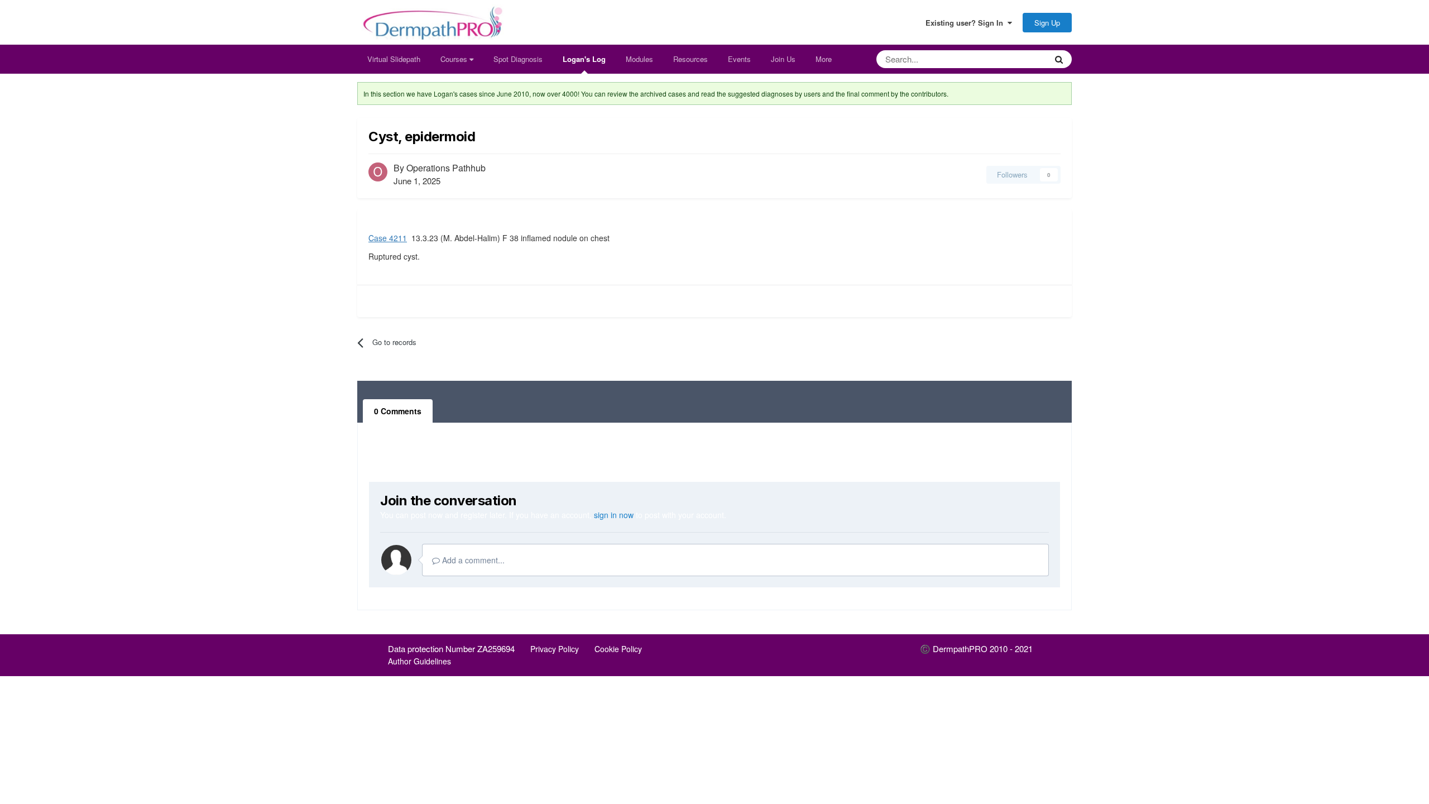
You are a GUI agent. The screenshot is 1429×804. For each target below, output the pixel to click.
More (824, 59)
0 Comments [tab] (397, 411)
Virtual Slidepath (393, 59)
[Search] (1059, 59)
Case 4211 (387, 237)
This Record (1012, 59)
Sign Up (1047, 22)
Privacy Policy (554, 648)
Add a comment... (472, 560)
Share (961, 174)
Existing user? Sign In (967, 23)
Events (739, 59)
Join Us (783, 59)
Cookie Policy (618, 648)
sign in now (614, 514)
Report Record (400, 300)
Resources (690, 59)
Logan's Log (584, 59)
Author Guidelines (419, 661)
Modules (639, 59)
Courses (454, 59)
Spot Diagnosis (518, 59)
